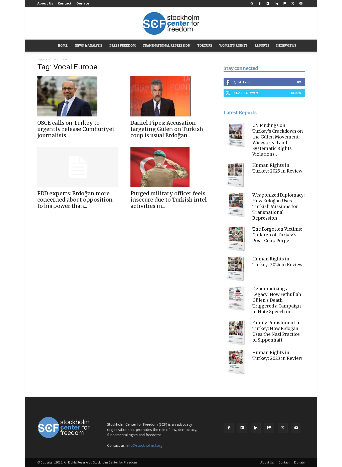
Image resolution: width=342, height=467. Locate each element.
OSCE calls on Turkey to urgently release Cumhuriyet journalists (75, 129)
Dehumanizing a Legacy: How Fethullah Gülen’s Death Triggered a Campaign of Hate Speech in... (276, 300)
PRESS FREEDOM (122, 45)
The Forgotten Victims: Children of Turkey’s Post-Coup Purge (277, 234)
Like (298, 82)
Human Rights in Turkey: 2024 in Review (277, 261)
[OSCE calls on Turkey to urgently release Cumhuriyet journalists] (77, 96)
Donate (82, 3)
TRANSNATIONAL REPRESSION (166, 45)
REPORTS (262, 45)
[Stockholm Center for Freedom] (171, 24)
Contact (65, 3)
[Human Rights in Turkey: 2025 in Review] (236, 175)
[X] (292, 3)
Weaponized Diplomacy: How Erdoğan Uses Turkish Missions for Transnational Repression (278, 206)
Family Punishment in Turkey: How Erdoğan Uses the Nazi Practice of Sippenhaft (276, 331)
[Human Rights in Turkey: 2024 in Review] (236, 268)
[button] (252, 3)
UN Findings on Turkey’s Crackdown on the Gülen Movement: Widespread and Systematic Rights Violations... (277, 140)
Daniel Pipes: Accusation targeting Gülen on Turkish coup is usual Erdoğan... (166, 129)
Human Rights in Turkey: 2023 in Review (277, 355)
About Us (45, 3)
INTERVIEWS (286, 45)
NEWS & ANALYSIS (88, 45)
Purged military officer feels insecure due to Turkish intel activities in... (168, 199)
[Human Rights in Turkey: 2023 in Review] (236, 362)
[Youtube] (301, 3)
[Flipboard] (268, 3)
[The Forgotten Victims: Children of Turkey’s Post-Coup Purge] (236, 238)
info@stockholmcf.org (144, 445)
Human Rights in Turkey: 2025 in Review (277, 168)
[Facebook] (259, 3)
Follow (295, 93)
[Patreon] (284, 3)
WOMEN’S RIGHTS (233, 45)
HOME (63, 45)
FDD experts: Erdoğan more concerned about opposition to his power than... (75, 199)
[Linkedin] (276, 3)
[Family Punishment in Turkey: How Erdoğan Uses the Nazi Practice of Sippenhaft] (236, 332)
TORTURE (204, 45)
